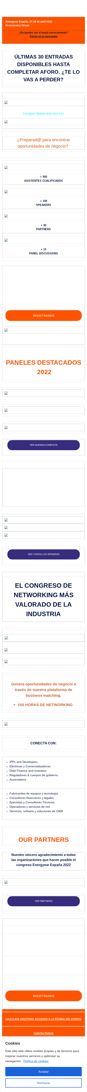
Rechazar (43, 1083)
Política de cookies (35, 1061)
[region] (43, 1064)
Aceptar (43, 1071)
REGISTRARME (43, 315)
